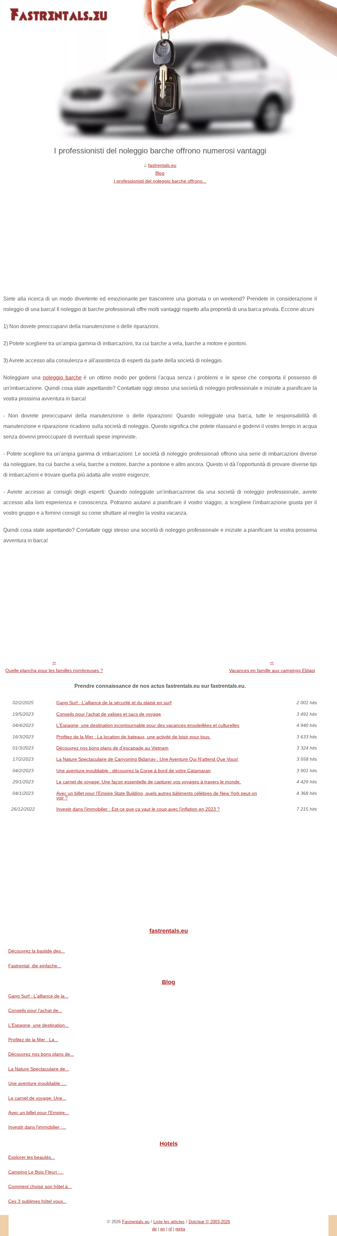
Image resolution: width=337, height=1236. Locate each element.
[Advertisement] (160, 235)
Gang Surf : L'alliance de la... (38, 996)
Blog (160, 173)
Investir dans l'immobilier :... (37, 1127)
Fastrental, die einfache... (34, 965)
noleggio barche (62, 377)
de (154, 1228)
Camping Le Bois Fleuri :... (36, 1172)
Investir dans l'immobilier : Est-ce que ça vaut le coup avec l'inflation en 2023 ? (138, 809)
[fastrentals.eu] (168, 70)
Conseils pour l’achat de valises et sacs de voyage (108, 714)
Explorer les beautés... (31, 1157)
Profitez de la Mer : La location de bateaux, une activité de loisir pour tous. (133, 736)
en (162, 1228)
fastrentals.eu (162, 165)
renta (180, 1228)
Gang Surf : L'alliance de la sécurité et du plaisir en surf (113, 702)
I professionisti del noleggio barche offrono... (160, 181)
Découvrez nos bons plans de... (41, 1054)
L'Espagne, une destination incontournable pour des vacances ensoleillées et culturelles (147, 725)
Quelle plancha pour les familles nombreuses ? (54, 670)
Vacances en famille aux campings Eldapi (272, 670)
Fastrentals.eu (135, 1221)
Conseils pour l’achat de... (35, 1010)
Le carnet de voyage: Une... (37, 1098)
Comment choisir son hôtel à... (40, 1186)
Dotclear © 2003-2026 (209, 1221)
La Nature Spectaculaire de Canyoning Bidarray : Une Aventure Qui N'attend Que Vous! (147, 759)
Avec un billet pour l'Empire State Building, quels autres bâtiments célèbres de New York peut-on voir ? (156, 795)
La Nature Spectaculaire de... (38, 1068)
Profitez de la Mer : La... (33, 1039)
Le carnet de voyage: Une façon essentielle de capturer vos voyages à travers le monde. (148, 781)
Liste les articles (169, 1221)
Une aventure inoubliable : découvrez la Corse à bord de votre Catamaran (133, 770)
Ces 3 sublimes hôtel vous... (37, 1201)
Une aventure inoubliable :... (37, 1083)
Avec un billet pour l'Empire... (38, 1112)
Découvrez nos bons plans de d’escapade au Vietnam (112, 748)
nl (170, 1228)
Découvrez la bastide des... (36, 951)
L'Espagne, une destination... (38, 1025)
